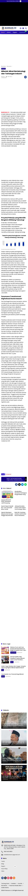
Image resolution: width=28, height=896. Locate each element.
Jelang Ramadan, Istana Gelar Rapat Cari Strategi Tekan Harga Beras (20, 507)
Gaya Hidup (13, 652)
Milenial (9, 474)
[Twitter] (19, 484)
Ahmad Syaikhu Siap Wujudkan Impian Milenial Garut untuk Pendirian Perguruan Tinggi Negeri (17, 659)
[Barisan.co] (9, 28)
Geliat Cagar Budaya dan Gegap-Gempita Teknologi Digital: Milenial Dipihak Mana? (13, 667)
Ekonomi (3, 68)
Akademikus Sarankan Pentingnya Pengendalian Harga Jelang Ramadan (21, 493)
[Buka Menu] (23, 28)
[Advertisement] (14, 50)
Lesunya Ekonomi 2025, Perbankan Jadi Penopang (6, 501)
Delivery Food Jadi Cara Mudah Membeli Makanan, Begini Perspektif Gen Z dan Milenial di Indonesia (18, 649)
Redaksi (3, 76)
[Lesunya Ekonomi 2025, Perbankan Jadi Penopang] (7, 494)
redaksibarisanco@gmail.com (12, 854)
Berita (12, 662)
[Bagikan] (25, 77)
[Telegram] (22, 484)
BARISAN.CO (5, 112)
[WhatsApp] (25, 484)
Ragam (3, 866)
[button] (20, 28)
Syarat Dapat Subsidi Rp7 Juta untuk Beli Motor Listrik (7, 507)
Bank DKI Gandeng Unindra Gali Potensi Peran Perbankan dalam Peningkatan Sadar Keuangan (20, 514)
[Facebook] (16, 484)
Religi (2, 864)
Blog (3, 670)
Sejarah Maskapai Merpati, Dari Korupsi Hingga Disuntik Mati (7, 514)
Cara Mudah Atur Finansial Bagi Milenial (12, 674)
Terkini (3, 676)
